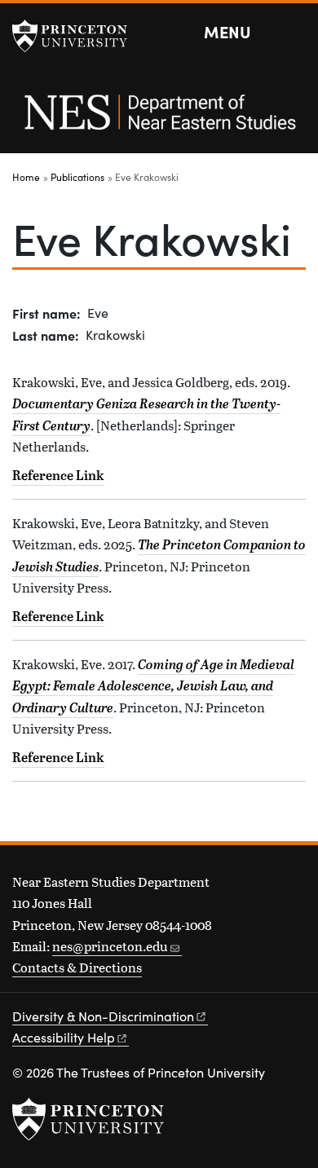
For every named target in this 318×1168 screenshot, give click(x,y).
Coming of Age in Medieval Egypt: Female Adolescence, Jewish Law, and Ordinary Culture (153, 685)
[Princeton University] (77, 36)
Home (26, 176)
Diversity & (103, 1016)
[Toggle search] (295, 32)
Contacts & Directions (77, 967)
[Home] (159, 120)
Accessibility (63, 1037)
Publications (77, 176)
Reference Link (58, 475)
